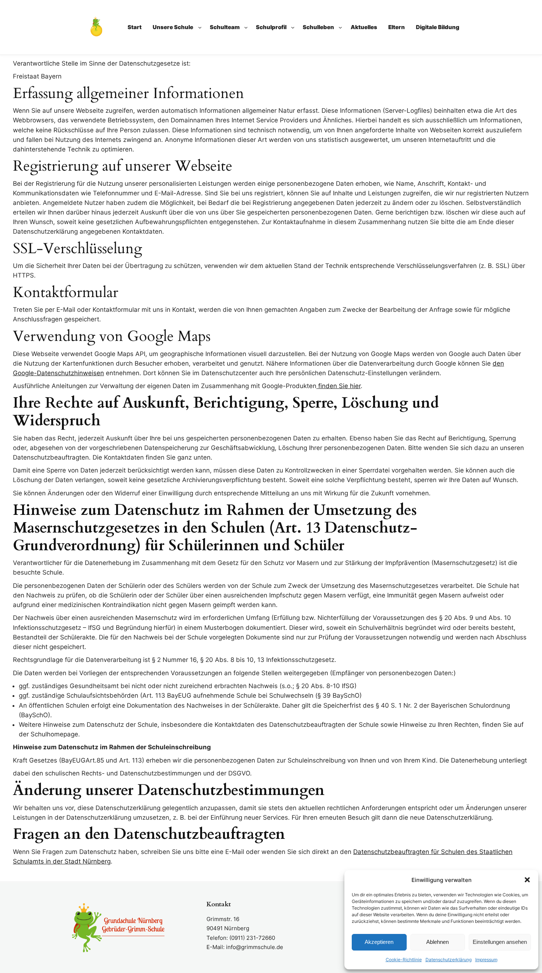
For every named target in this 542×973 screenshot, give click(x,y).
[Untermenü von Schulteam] (246, 27)
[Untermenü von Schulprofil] (293, 27)
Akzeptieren (379, 942)
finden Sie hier (338, 386)
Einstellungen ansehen (500, 942)
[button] (527, 879)
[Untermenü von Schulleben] (340, 27)
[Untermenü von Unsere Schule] (200, 27)
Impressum (486, 959)
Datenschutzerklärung (448, 959)
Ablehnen (437, 942)
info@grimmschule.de (254, 947)
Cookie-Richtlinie (404, 959)
